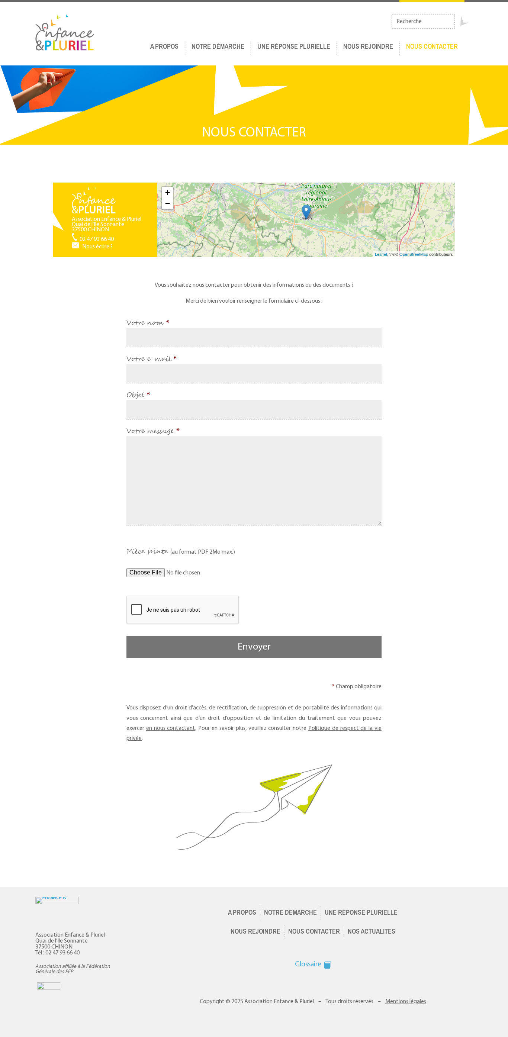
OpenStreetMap (413, 254)
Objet (138, 395)
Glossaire (308, 964)
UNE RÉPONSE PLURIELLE (361, 912)
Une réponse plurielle (293, 46)
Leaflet (381, 254)
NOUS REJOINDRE (255, 931)
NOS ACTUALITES (371, 931)
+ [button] (167, 192)
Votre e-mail (151, 359)
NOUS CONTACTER (432, 46)
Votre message (153, 431)
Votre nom (148, 323)
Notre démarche (218, 46)
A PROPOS (242, 912)
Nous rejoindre (368, 46)
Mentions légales (405, 1002)
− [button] (167, 203)
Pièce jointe (180, 551)
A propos (164, 46)
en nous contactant (171, 728)
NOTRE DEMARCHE (290, 912)
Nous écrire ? (97, 247)
